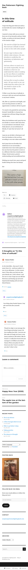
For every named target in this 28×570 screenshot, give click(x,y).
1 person (9, 286)
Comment (20, 378)
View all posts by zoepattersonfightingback (17, 236)
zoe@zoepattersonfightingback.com (13, 519)
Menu (4, 11)
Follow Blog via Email (11, 489)
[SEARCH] (24, 549)
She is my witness (9, 417)
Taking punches (8, 430)
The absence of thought (11, 434)
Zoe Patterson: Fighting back (9, 557)
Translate (15, 446)
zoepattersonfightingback (10, 242)
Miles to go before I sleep (11, 426)
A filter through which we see (12, 421)
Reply (4, 290)
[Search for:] (12, 549)
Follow (6, 505)
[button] (14, 178)
